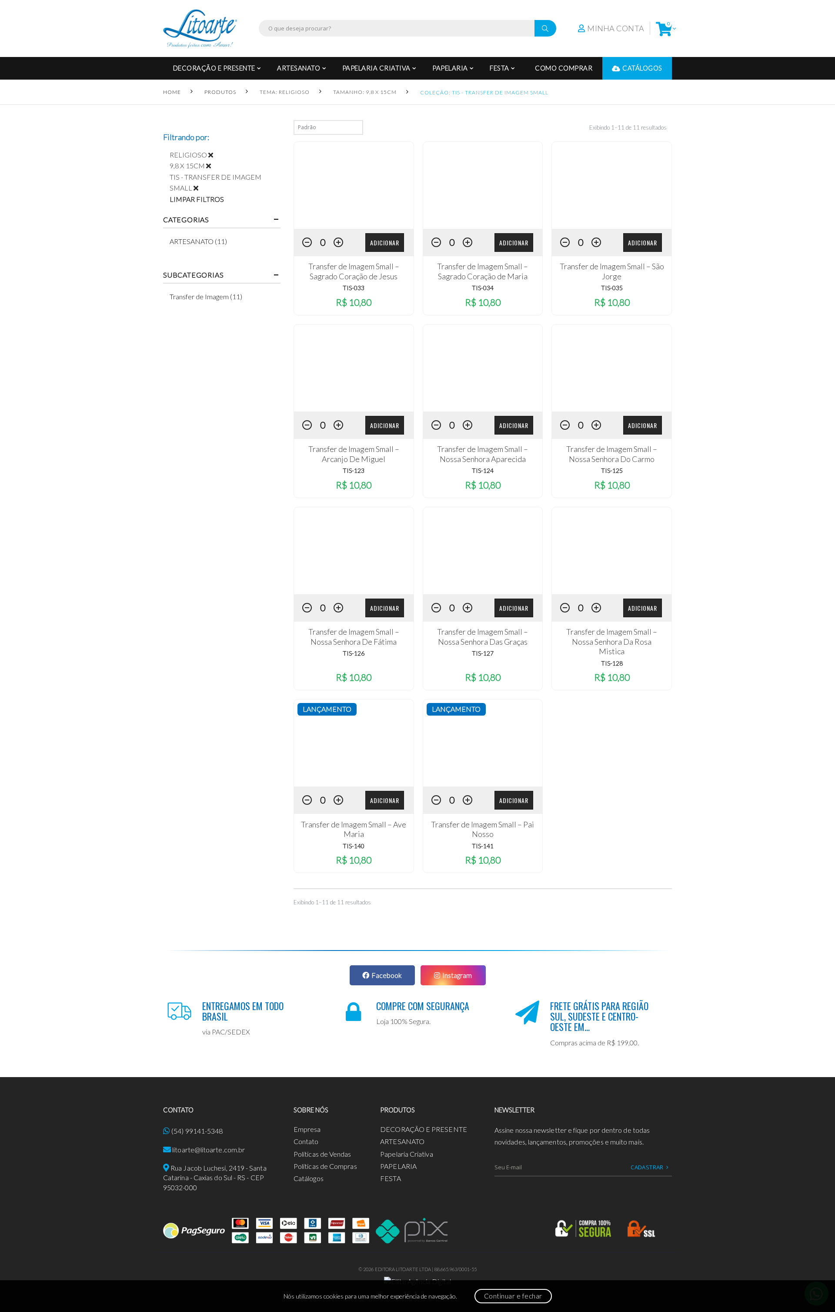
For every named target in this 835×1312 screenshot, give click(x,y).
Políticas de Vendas (322, 1154)
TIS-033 (353, 287)
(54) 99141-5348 (197, 1131)
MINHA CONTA (615, 28)
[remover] (214, 155)
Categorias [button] (186, 220)
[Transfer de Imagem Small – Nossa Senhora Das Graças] (483, 550)
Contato (306, 1141)
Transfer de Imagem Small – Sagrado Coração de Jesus (353, 271)
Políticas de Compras (325, 1166)
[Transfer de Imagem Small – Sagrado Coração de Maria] (483, 185)
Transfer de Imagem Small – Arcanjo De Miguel (353, 454)
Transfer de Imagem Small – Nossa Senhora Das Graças (482, 636)
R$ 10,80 (353, 302)
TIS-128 (612, 663)
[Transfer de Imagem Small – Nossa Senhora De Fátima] (354, 550)
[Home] (200, 28)
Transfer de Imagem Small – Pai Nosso (482, 829)
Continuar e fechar (513, 1296)
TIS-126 (353, 653)
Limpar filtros (197, 199)
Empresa (307, 1129)
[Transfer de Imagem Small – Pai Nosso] (483, 743)
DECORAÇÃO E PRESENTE (214, 68)
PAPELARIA (450, 68)
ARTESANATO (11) (198, 241)
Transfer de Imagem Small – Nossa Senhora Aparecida (482, 454)
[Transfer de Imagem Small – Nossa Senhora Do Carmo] (611, 368)
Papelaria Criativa (376, 68)
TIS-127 (483, 653)
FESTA (499, 68)
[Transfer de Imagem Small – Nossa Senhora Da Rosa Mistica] (611, 550)
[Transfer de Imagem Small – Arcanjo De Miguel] (354, 368)
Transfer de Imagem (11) (206, 296)
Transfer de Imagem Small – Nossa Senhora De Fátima (353, 636)
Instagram (457, 975)
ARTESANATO (298, 68)
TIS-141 (483, 846)
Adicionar (384, 242)
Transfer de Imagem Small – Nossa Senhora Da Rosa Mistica (611, 641)
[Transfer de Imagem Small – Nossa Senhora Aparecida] (483, 368)
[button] (664, 28)
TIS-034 (483, 287)
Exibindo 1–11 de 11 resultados (628, 127)
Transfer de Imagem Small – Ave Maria (353, 829)
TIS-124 (483, 470)
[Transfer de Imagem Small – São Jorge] (611, 185)
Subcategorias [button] (193, 275)
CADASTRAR (647, 1167)
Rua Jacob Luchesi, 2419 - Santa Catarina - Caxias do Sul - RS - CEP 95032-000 (215, 1178)
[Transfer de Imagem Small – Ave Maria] (354, 743)
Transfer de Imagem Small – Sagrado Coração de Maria (482, 271)
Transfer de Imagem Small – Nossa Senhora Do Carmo (611, 454)
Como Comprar (563, 68)
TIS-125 (612, 470)
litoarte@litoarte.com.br (208, 1149)
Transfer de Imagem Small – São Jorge (612, 271)
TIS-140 (353, 846)
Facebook (386, 975)
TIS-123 (353, 470)
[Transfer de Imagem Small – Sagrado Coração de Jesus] (354, 185)
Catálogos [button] (642, 68)
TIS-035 (612, 287)
